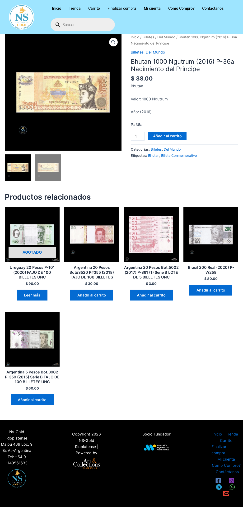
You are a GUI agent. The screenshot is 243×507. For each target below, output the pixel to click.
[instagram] (232, 481)
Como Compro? (181, 8)
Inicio (56, 8)
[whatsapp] (233, 487)
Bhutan (153, 155)
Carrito (94, 8)
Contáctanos (213, 8)
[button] (113, 42)
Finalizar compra (121, 8)
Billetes (148, 37)
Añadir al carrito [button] (91, 295)
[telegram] (220, 487)
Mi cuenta (152, 8)
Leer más (32, 295)
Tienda (75, 8)
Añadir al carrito (167, 136)
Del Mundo (166, 37)
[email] (227, 493)
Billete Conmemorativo (179, 155)
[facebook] (219, 481)
